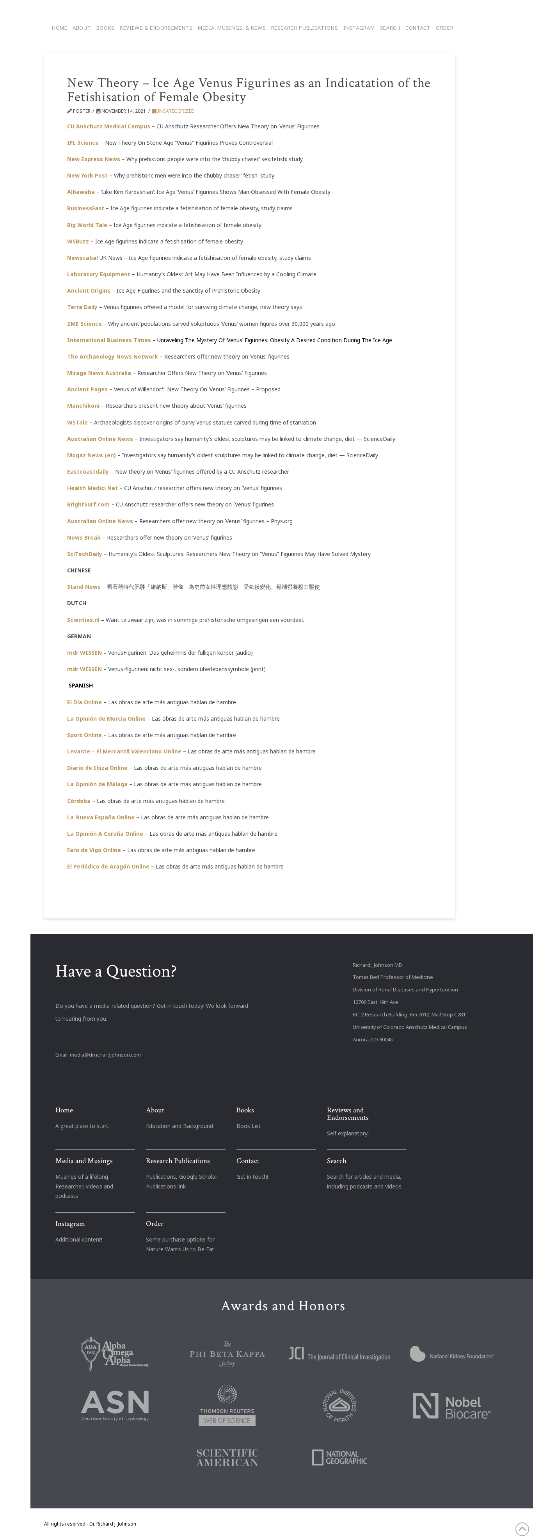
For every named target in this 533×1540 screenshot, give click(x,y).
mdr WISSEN (84, 652)
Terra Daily (82, 307)
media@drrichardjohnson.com (105, 1054)
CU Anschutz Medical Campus (108, 126)
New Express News (93, 159)
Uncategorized (175, 111)
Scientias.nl (83, 619)
